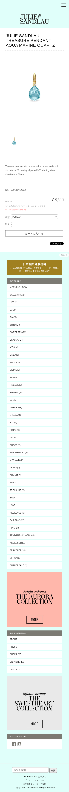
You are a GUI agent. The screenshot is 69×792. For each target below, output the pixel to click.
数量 (7, 224)
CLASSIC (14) (16, 340)
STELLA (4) (15, 415)
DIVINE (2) (15, 370)
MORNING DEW (18, 287)
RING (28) (14, 528)
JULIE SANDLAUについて (34, 777)
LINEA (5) (14, 355)
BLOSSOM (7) (16, 362)
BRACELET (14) (17, 550)
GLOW (13, 437)
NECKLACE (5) (17, 513)
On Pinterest (17, 662)
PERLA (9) (15, 467)
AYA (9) (13, 317)
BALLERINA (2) (17, 295)
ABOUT (13, 639)
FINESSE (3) (16, 385)
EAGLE (13, 377)
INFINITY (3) (16, 392)
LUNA (13, 400)
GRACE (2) (15, 445)
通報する (64, 255)
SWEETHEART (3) (19, 452)
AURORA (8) (16, 407)
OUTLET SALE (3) (18, 565)
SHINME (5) (15, 325)
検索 (53, 770)
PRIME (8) (15, 430)
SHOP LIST (15, 654)
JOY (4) (13, 422)
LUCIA (13, 310)
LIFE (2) (13, 302)
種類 (7, 217)
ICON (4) (14, 347)
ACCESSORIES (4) (19, 543)
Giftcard (15, 558)
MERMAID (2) (16, 460)
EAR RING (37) (17, 520)
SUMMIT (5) (15, 475)
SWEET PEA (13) (18, 332)
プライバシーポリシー (34, 780)
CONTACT (15, 669)
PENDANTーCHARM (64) (22, 535)
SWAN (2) (14, 482)
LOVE (12, 505)
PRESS (13, 647)
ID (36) (13, 497)
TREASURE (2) (17, 490)
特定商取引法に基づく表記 (34, 784)
